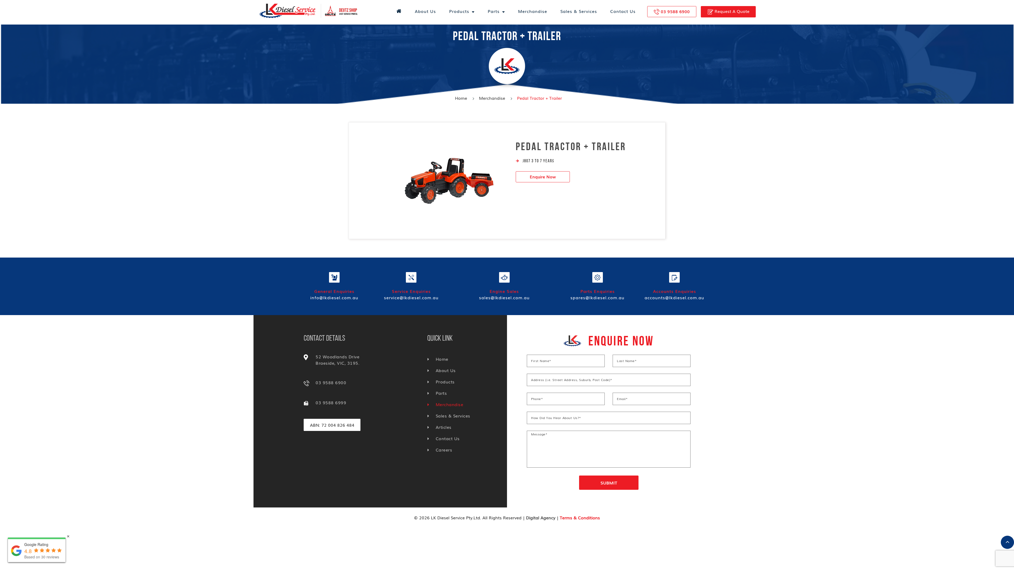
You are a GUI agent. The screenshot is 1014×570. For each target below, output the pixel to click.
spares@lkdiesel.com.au (597, 297)
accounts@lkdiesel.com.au (674, 297)
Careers (444, 449)
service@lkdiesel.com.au (411, 297)
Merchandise (532, 11)
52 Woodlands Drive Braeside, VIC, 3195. (337, 359)
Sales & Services (578, 11)
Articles (444, 427)
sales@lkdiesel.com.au (504, 297)
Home (461, 98)
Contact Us (623, 11)
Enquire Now (543, 176)
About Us (425, 11)
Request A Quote (731, 11)
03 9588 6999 (331, 402)
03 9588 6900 (675, 11)
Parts (494, 11)
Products (459, 11)
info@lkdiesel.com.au (334, 297)
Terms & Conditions (580, 517)
